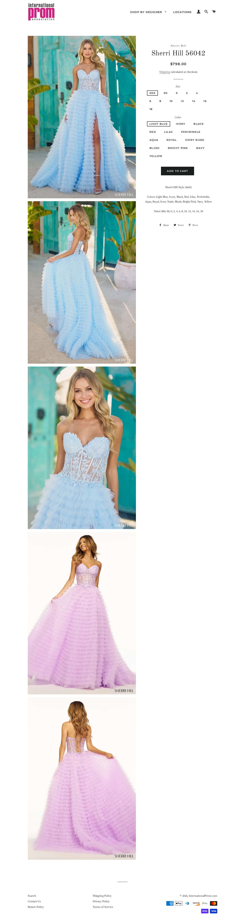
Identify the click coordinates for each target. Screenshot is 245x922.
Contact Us (34, 901)
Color (178, 117)
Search (32, 895)
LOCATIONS (182, 12)
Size (178, 86)
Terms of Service (103, 907)
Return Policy (36, 907)
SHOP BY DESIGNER (146, 12)
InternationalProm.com (203, 895)
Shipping (164, 72)
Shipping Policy (102, 895)
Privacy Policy (101, 901)
